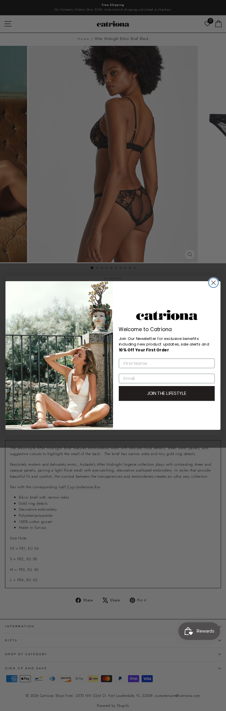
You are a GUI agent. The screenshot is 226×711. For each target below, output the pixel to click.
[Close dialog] (213, 283)
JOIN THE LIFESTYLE (167, 393)
